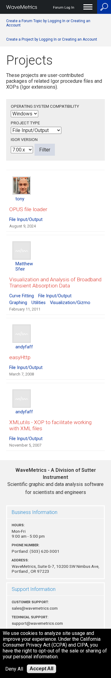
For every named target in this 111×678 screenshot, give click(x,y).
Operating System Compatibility (45, 106)
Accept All (41, 668)
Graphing (18, 302)
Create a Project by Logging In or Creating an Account (51, 39)
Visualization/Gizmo (70, 302)
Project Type (25, 122)
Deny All (14, 669)
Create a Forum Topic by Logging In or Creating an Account (48, 23)
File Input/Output (26, 219)
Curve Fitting (21, 296)
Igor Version (24, 139)
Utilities (38, 302)
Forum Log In (63, 8)
